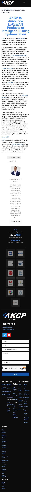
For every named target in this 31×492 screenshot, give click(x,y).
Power (8, 394)
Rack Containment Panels (10, 404)
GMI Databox (21, 38)
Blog (25, 410)
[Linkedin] (12, 222)
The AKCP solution (7, 68)
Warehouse (21, 397)
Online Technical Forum (4, 441)
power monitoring (18, 144)
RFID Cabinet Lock (15, 389)
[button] (24, 2)
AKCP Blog (9, 9)
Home (3, 9)
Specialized (10, 397)
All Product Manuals (4, 431)
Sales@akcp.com (7, 327)
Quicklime (4, 394)
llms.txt (26, 422)
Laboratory (21, 409)
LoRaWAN (10, 82)
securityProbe (5, 391)
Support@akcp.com (8, 329)
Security (9, 391)
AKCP (3, 38)
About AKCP (5, 137)
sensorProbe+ (5, 384)
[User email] (19, 222)
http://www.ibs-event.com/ (19, 55)
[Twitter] (17, 222)
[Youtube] (14, 222)
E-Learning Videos (4, 452)
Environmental (10, 388)
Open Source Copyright (4, 475)
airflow (23, 95)
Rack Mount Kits (8, 410)
